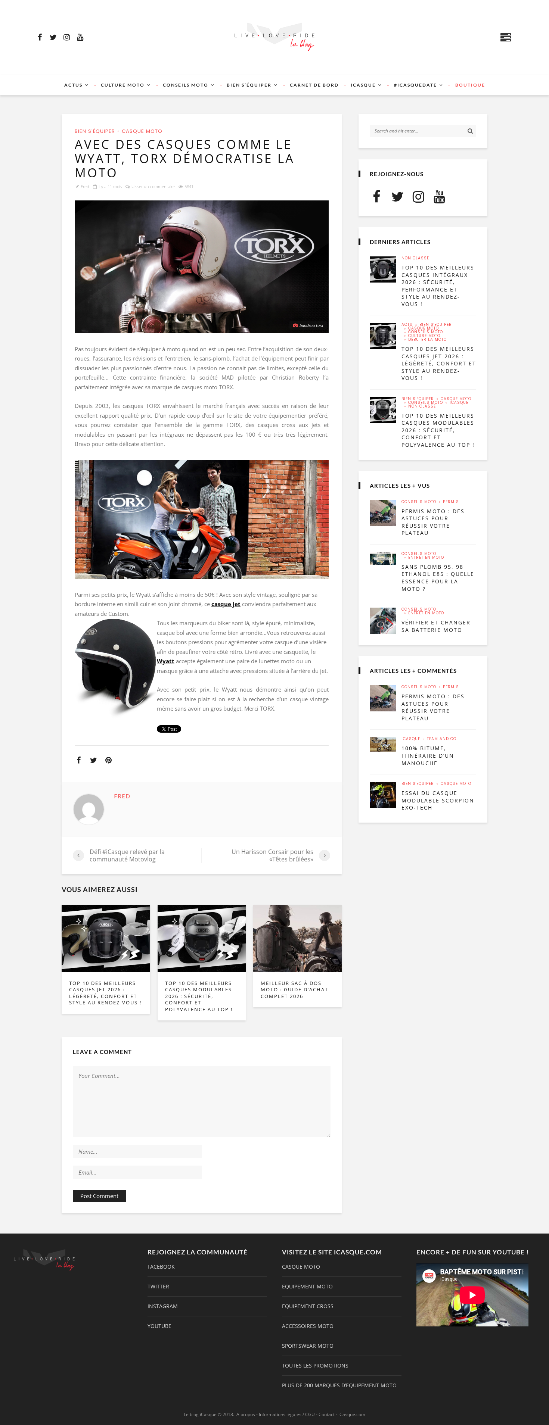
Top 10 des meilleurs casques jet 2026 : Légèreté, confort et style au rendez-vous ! (105, 993)
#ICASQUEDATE (415, 85)
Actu (407, 325)
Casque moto (142, 131)
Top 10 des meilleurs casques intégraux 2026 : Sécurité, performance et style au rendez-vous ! (437, 286)
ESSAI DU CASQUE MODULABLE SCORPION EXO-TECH (437, 800)
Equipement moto (307, 1286)
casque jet (226, 604)
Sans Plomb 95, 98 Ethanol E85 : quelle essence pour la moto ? (437, 577)
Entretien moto (426, 557)
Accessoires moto (308, 1326)
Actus (73, 85)
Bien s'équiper (95, 131)
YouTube (159, 1326)
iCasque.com (351, 1414)
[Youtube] (80, 37)
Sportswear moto (308, 1346)
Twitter (158, 1286)
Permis (451, 502)
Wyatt (165, 661)
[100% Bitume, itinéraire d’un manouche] (383, 744)
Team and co (441, 739)
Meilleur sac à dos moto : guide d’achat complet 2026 (294, 990)
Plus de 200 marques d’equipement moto (339, 1385)
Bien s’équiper (249, 85)
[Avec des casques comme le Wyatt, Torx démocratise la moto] (202, 266)
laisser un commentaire (153, 186)
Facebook (161, 1266)
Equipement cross (308, 1306)
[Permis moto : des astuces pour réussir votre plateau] (383, 513)
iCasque (363, 85)
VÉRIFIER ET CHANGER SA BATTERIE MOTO (436, 626)
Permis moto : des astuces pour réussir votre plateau (433, 522)
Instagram (163, 1306)
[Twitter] (53, 37)
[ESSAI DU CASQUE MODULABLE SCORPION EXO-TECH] (383, 795)
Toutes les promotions (315, 1365)
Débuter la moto (427, 340)
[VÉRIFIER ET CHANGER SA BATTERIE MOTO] (383, 621)
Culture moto (123, 85)
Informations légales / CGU (287, 1414)
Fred (85, 186)
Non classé (415, 258)
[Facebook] (40, 37)
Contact (327, 1414)
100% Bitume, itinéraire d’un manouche (427, 755)
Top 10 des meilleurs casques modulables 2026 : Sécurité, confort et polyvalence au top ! (199, 996)
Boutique (470, 85)
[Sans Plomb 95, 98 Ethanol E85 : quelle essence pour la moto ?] (383, 558)
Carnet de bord (314, 85)
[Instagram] (66, 37)
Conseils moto (185, 85)
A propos (245, 1414)
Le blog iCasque (200, 1414)
